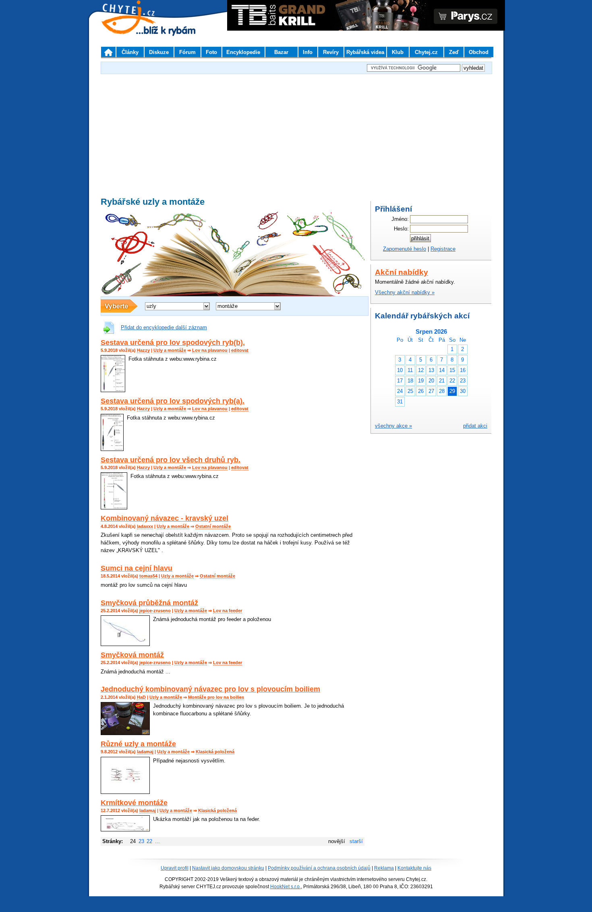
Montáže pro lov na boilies (216, 697)
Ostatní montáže (213, 526)
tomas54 (148, 575)
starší (356, 841)
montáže (227, 306)
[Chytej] (135, 28)
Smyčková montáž (132, 655)
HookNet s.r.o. (285, 886)
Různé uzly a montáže (138, 744)
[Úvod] (108, 52)
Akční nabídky (401, 272)
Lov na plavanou (210, 350)
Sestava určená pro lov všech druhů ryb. (170, 460)
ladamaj (145, 751)
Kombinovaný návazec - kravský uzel (164, 518)
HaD (141, 697)
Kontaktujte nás (414, 868)
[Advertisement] (296, 132)
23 (141, 841)
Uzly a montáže (169, 350)
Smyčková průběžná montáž (149, 603)
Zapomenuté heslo (404, 249)
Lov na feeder (227, 610)
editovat (239, 350)
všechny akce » (393, 426)
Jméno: (400, 219)
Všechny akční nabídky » (405, 292)
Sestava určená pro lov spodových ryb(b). (173, 343)
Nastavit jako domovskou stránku (228, 868)
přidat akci (475, 426)
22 (149, 841)
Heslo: (401, 229)
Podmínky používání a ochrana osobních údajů (319, 868)
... (157, 841)
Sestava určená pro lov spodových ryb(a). (172, 401)
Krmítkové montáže (134, 803)
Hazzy (143, 350)
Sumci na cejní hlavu (136, 568)
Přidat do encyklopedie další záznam (164, 327)
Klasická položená (215, 751)
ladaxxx (145, 526)
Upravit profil (174, 868)
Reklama (384, 868)
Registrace (443, 249)
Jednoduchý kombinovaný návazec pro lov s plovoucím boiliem (210, 689)
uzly (151, 306)
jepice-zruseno (155, 610)
